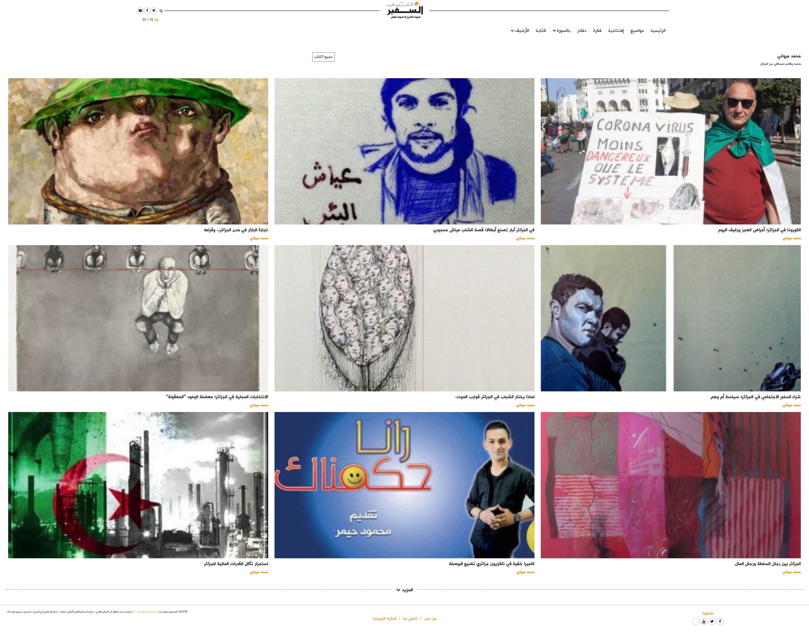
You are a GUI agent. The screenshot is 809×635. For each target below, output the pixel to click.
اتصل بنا (410, 618)
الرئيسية (658, 30)
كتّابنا (541, 30)
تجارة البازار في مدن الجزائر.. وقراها (236, 229)
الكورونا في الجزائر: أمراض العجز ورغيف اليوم (759, 229)
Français (150, 19)
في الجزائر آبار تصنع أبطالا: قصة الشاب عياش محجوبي (483, 229)
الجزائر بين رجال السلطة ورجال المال (768, 563)
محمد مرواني (789, 55)
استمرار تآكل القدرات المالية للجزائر (236, 563)
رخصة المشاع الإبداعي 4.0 (145, 611)
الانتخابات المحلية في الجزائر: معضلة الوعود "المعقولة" (217, 396)
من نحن (430, 618)
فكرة (597, 30)
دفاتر (581, 30)
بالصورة (564, 30)
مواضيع (637, 30)
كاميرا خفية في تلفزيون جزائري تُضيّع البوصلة (491, 563)
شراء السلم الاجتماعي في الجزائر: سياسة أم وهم (756, 396)
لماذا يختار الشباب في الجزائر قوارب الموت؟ (494, 396)
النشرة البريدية (384, 618)
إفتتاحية (616, 30)
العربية (157, 19)
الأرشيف (522, 30)
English (143, 19)
